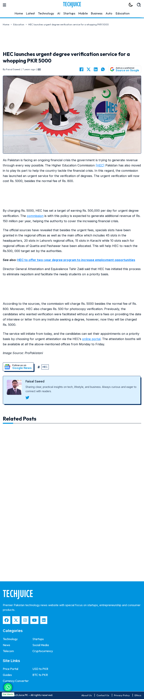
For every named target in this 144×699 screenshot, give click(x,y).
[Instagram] (25, 620)
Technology (46, 13)
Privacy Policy (122, 695)
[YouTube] (34, 620)
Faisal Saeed (35, 381)
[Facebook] (81, 69)
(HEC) (100, 165)
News (6, 645)
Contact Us (103, 695)
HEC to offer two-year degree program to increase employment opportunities (76, 260)
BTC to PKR (40, 675)
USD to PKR (40, 669)
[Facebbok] (6, 620)
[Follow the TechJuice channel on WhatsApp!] (8, 687)
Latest (30, 13)
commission (35, 216)
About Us (86, 695)
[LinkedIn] (95, 69)
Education (123, 13)
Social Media (40, 645)
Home (19, 13)
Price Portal (10, 669)
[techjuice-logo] (72, 5)
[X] (88, 69)
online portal (91, 339)
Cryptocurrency (42, 651)
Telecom (8, 651)
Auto (109, 13)
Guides (7, 675)
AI (58, 13)
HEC (45, 367)
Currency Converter (16, 681)
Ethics (138, 695)
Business (96, 13)
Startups (69, 13)
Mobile (83, 13)
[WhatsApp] (103, 69)
